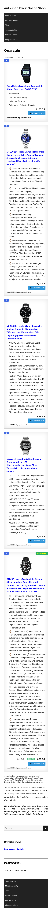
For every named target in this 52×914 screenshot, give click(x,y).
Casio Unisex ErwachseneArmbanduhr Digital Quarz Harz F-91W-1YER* (25, 88)
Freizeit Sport (11, 35)
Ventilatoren (10, 15)
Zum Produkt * (38, 113)
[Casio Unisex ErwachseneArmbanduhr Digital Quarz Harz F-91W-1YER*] (26, 73)
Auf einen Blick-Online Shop (25, 8)
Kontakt (20, 849)
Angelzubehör (11, 30)
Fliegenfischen (11, 39)
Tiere (7, 25)
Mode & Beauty (11, 20)
